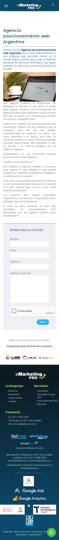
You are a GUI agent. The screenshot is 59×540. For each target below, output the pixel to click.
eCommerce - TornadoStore (31, 532)
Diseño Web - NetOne (11, 532)
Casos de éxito (15, 398)
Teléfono (14, 261)
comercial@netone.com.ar (24, 424)
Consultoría (42, 391)
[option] (13, 357)
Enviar (43, 322)
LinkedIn (12, 401)
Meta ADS (41, 404)
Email (13, 250)
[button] (53, 5)
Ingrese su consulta (20, 273)
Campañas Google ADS (46, 396)
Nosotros (13, 391)
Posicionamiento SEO (47, 401)
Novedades (13, 394)
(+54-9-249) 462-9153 (42, 465)
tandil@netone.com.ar (29, 468)
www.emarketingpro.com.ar (40, 461)
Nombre (14, 239)
